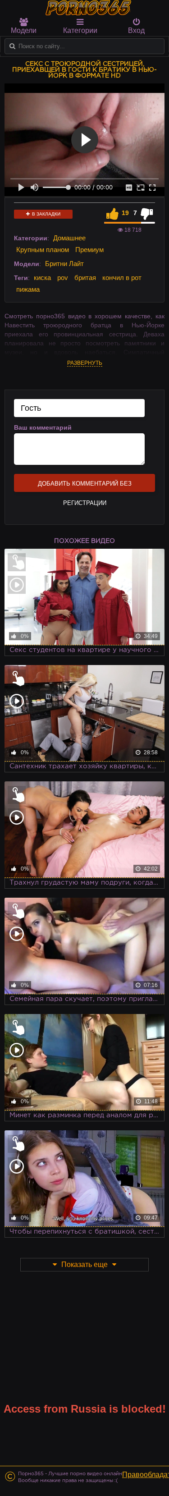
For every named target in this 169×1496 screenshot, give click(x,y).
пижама (28, 289)
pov (62, 277)
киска (42, 277)
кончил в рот (122, 277)
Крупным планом (42, 249)
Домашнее (69, 238)
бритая (85, 277)
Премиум (89, 249)
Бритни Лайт (64, 263)
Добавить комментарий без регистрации (85, 486)
